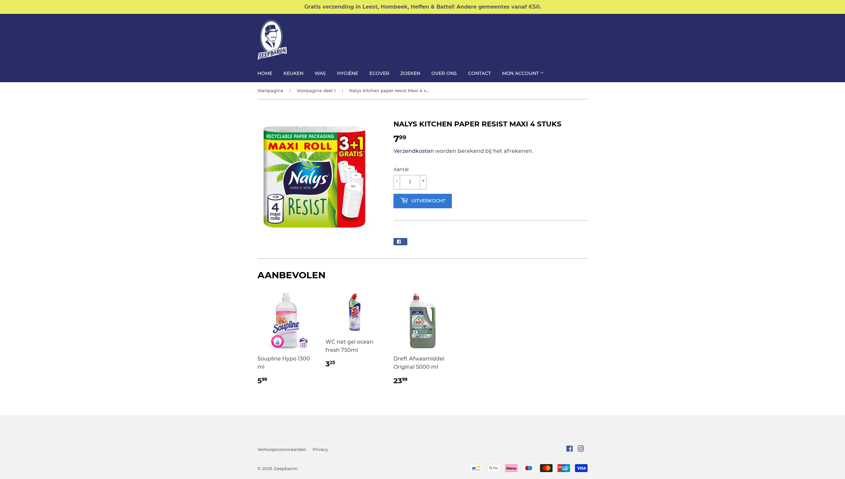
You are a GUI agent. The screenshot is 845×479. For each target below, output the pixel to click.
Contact (479, 73)
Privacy (320, 449)
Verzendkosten (413, 151)
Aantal (401, 169)
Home (264, 73)
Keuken (293, 73)
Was (320, 73)
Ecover (379, 73)
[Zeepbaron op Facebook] (569, 449)
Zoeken (410, 73)
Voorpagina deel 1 (316, 90)
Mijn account (521, 73)
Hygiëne (347, 73)
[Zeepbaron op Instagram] (581, 449)
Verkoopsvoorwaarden (281, 449)
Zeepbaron (286, 468)
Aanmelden (518, 37)
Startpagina (270, 90)
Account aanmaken (565, 37)
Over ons (444, 73)
